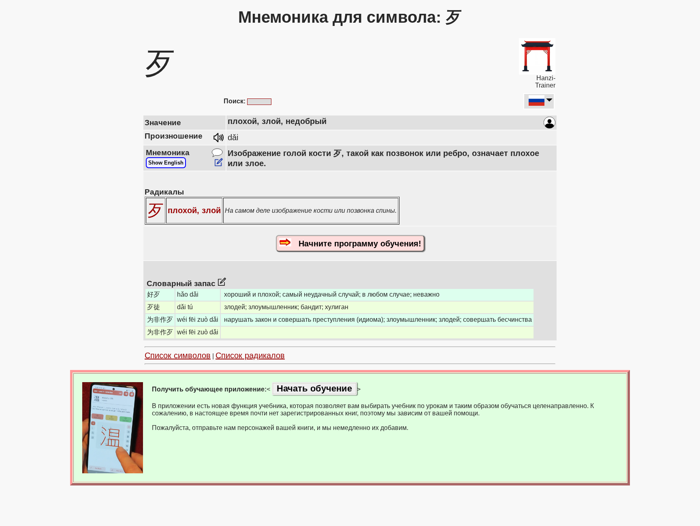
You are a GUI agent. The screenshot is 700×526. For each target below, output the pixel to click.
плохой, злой (194, 210)
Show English (166, 163)
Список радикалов (250, 355)
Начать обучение (314, 388)
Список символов (178, 355)
